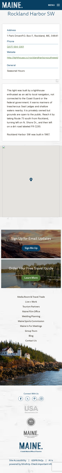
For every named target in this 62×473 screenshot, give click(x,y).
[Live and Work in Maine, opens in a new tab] (31, 422)
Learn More (31, 278)
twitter (27, 398)
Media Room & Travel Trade (31, 297)
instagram (41, 398)
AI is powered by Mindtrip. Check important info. (31, 462)
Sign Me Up (31, 248)
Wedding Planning (31, 316)
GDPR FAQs (37, 460)
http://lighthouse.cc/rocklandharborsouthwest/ (32, 57)
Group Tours (31, 331)
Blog (31, 336)
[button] (31, 179)
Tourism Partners (31, 306)
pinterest (34, 398)
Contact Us (31, 340)
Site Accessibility (17, 460)
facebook (20, 398)
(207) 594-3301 (15, 46)
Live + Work (31, 302)
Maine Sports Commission (31, 321)
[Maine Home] (12, 5)
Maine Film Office (31, 311)
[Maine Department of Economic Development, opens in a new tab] (31, 434)
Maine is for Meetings (31, 326)
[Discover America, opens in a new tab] (31, 409)
